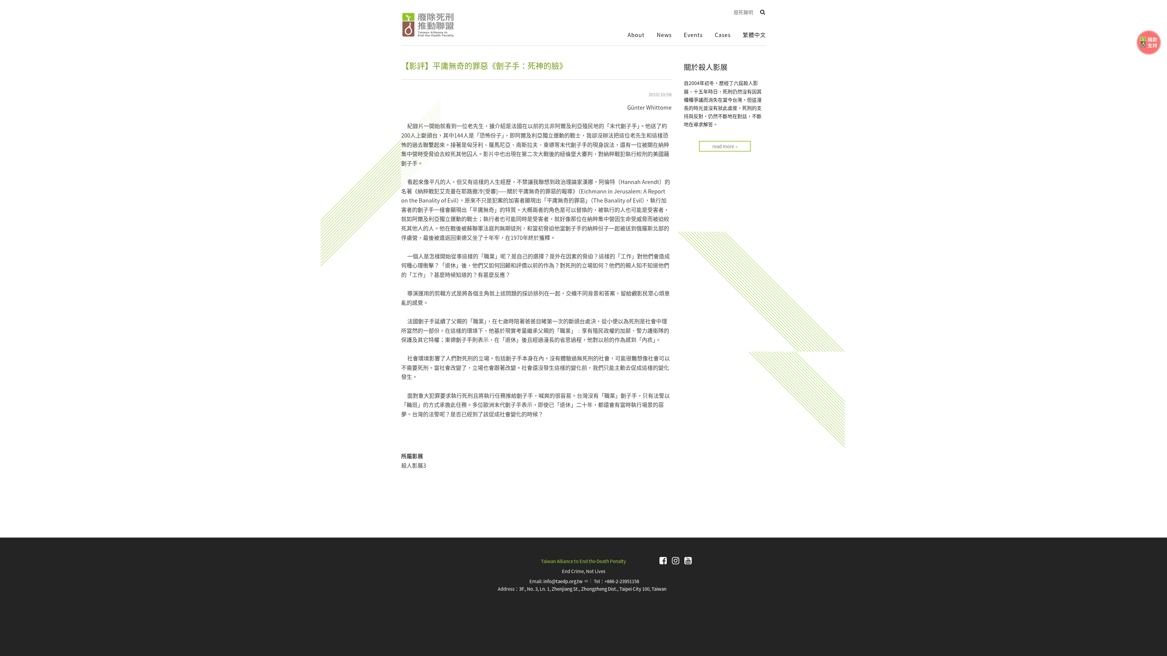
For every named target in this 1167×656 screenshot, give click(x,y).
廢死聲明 (743, 12)
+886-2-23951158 (621, 581)
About (636, 34)
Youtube (688, 560)
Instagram (675, 560)
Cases (723, 34)
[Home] (427, 25)
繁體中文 (754, 34)
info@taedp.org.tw (565, 581)
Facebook (663, 560)
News (664, 34)
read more (723, 146)
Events (693, 34)
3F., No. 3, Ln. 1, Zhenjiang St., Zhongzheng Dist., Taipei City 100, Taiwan (592, 589)
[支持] (1149, 42)
